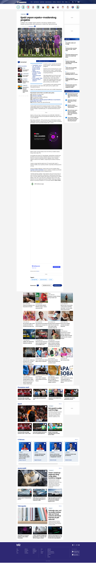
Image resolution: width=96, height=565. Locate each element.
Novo (32, 1)
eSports (34, 549)
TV (41, 550)
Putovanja (26, 550)
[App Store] (75, 554)
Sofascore (37, 271)
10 (44, 443)
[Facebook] (72, 545)
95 (66, 105)
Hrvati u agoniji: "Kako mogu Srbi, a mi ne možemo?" (37, 79)
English (42, 551)
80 (66, 110)
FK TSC (50, 279)
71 (66, 117)
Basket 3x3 (25, 85)
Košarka (21, 452)
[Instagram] (76, 545)
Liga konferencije (48, 1)
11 (27, 14)
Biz (17, 551)
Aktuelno (20, 495)
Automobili (34, 551)
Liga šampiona (36, 1)
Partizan (51, 395)
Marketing (49, 549)
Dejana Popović (22, 460)
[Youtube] (78, 545)
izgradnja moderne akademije (37, 169)
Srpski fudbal (23, 14)
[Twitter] (74, 545)
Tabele (66, 1)
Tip (69, 1)
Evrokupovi (25, 79)
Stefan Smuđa (53, 460)
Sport (18, 550)
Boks (24, 68)
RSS (48, 555)
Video (63, 1)
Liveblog (54, 1)
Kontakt (49, 556)
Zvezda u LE (59, 1)
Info (17, 549)
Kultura (26, 551)
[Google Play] (75, 551)
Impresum (49, 550)
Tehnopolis (34, 550)
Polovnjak (35, 495)
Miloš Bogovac (31, 26)
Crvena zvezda (25, 73)
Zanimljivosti (51, 470)
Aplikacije (49, 554)
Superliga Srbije (34, 279)
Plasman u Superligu (37, 95)
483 (66, 93)
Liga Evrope (42, 1)
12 (75, 443)
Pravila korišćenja (51, 551)
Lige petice (36, 429)
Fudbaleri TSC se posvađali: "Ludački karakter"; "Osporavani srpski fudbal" (36, 74)
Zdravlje (26, 549)
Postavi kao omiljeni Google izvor (43, 61)
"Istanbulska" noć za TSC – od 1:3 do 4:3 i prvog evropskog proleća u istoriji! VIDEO (37, 68)
